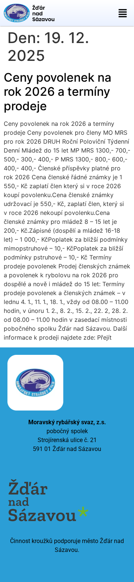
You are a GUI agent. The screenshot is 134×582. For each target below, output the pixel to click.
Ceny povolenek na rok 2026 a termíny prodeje (57, 91)
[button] (122, 13)
